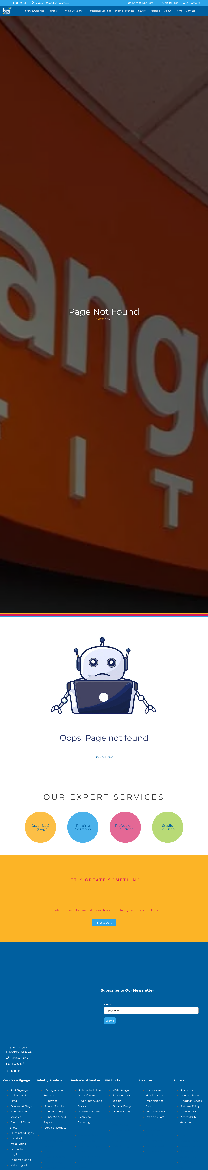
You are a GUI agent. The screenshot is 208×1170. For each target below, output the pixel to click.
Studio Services (168, 827)
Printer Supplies (55, 1106)
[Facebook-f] (13, 3)
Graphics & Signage (40, 827)
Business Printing (90, 1111)
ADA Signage (19, 1090)
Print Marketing (21, 1159)
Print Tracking (54, 1111)
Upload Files (189, 1111)
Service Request (55, 1127)
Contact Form (190, 1095)
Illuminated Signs (22, 1133)
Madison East (155, 1117)
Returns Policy (190, 1106)
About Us (187, 1090)
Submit (110, 1020)
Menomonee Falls (157, 1140)
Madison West (156, 1111)
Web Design (121, 1090)
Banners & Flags (21, 1106)
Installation (18, 1138)
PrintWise (51, 1100)
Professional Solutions (125, 827)
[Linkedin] (21, 3)
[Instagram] (24, 3)
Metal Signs (18, 1143)
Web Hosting (121, 1111)
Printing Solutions (83, 827)
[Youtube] (17, 3)
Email (108, 1004)
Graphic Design (123, 1106)
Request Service (191, 1100)
